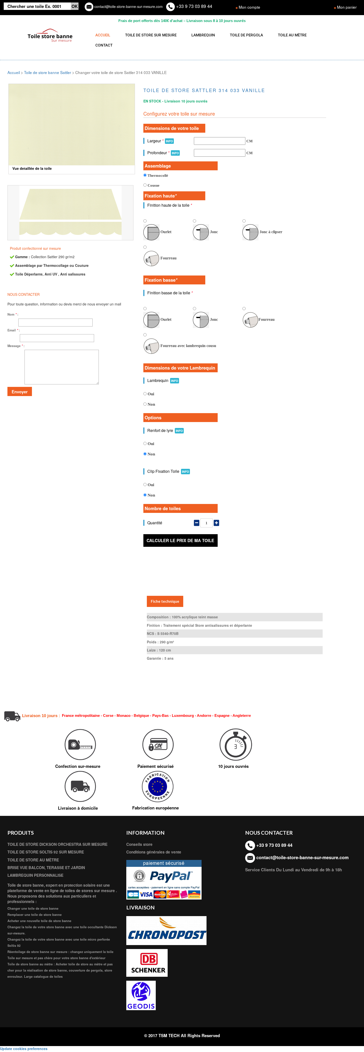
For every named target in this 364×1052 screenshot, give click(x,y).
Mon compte (249, 7)
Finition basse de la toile (170, 293)
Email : (13, 330)
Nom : (12, 314)
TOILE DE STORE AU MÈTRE (33, 860)
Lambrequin (162, 380)
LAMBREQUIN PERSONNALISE (35, 875)
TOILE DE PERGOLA (246, 35)
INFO (169, 141)
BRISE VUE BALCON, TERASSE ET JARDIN (46, 867)
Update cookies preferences (24, 1048)
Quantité (154, 523)
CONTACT (103, 45)
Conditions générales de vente (153, 852)
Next (142, 121)
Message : (16, 346)
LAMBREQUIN (203, 35)
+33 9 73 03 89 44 (193, 6)
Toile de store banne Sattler (47, 72)
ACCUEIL (102, 35)
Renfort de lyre (165, 430)
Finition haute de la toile (169, 205)
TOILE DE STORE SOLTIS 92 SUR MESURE (45, 852)
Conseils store (139, 844)
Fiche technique (165, 601)
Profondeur (163, 152)
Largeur (160, 141)
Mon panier (347, 7)
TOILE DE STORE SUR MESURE (151, 35)
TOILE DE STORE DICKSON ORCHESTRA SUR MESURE (57, 844)
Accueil (13, 72)
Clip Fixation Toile (168, 471)
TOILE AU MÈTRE (292, 35)
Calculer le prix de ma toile (180, 540)
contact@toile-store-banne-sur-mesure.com (128, 6)
